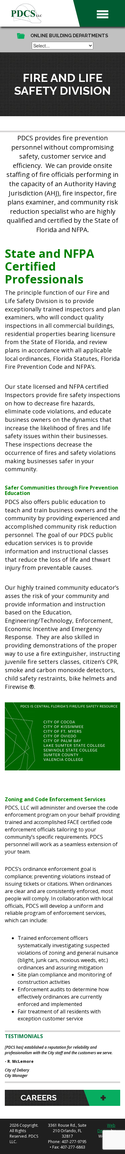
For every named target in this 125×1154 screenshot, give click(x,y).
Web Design (106, 1128)
